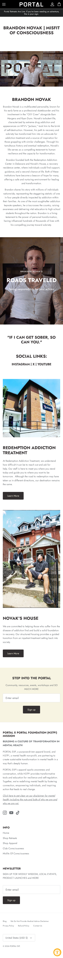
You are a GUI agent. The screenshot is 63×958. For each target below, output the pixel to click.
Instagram (21, 364)
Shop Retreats (10, 838)
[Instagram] (5, 813)
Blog (4, 921)
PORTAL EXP (15, 946)
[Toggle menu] (4, 4)
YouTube (44, 364)
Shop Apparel (10, 843)
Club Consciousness (13, 848)
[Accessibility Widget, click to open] (57, 952)
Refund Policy (23, 925)
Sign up (31, 709)
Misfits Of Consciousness (16, 853)
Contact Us (37, 925)
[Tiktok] (18, 813)
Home (6, 833)
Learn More (13, 496)
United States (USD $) (16, 937)
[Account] (51, 4)
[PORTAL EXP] (31, 4)
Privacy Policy (8, 925)
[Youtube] (11, 813)
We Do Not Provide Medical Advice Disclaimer (29, 921)
